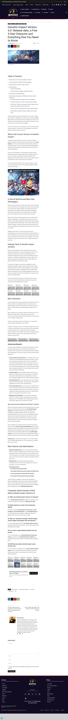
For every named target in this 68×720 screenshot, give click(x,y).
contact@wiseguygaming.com (32, 690)
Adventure (17, 21)
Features (17, 23)
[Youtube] (65, 5)
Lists (20, 23)
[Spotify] (59, 5)
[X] (63, 5)
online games (10, 591)
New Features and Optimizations (16, 93)
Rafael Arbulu (11, 43)
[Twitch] (61, 5)
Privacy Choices (3, 712)
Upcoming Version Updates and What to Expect (22, 91)
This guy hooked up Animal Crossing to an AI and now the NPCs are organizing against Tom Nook (14, 609)
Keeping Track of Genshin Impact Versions (19, 84)
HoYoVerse (32, 589)
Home (9, 21)
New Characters (13, 87)
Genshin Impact (15, 589)
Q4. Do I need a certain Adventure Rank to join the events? (24, 108)
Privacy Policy (7, 707)
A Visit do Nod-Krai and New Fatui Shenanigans (20, 82)
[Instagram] (52, 5)
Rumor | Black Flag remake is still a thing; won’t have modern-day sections (32, 609)
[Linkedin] (54, 5)
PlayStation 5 (16, 481)
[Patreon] (56, 5)
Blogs (48, 680)
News (23, 23)
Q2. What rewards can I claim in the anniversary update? (24, 102)
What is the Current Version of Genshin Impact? (20, 79)
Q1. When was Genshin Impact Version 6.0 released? (23, 99)
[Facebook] (9, 46)
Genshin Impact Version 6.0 (24, 589)
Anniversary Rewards (16, 88)
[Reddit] (32, 694)
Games (12, 21)
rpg (15, 591)
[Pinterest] (15, 46)
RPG (25, 23)
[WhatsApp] (18, 46)
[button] (66, 12)
